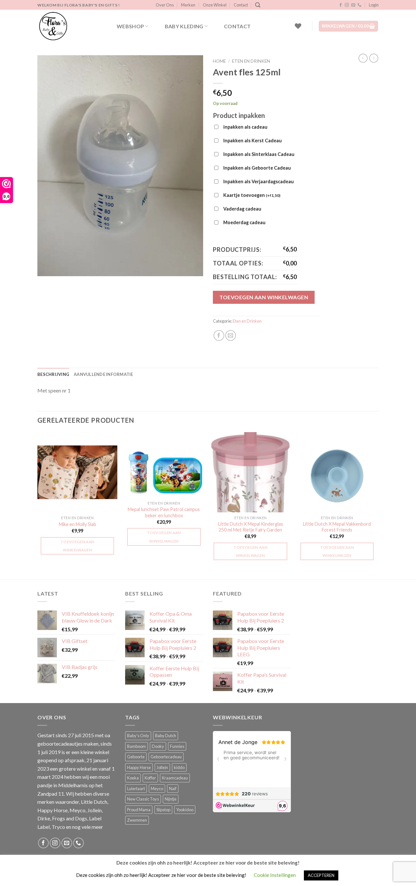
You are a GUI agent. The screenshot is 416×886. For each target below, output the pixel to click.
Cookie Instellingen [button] (275, 875)
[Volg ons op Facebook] (341, 5)
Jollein (162, 767)
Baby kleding (184, 26)
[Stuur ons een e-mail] (353, 5)
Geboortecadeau (166, 756)
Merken (188, 4)
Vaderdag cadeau (242, 209)
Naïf (172, 788)
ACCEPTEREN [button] (321, 875)
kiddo (179, 767)
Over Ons (165, 4)
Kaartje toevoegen (251, 195)
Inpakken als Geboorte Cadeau (257, 168)
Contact (241, 4)
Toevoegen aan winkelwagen (263, 297)
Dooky (158, 746)
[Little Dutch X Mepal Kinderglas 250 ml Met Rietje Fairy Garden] (250, 472)
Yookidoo (184, 809)
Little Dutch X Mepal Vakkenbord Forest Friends (337, 527)
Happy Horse (139, 767)
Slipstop (163, 809)
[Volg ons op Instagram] (347, 5)
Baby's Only (138, 735)
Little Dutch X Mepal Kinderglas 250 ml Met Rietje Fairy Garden (250, 527)
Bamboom (136, 746)
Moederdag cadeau (244, 222)
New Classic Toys (143, 799)
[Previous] (38, 505)
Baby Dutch (165, 735)
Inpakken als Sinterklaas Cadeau (258, 154)
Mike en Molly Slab (77, 524)
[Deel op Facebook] (219, 335)
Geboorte (136, 756)
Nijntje (170, 799)
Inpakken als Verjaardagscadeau (258, 181)
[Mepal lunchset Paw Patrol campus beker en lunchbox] (164, 465)
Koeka (133, 777)
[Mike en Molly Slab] (77, 472)
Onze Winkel (215, 4)
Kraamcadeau (175, 777)
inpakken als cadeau (245, 127)
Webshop (130, 26)
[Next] (377, 505)
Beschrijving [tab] (53, 374)
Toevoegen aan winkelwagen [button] (77, 546)
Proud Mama (138, 809)
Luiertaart (136, 788)
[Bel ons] (359, 5)
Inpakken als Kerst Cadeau (252, 140)
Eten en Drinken (251, 61)
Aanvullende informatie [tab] (103, 374)
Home (219, 61)
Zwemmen (137, 820)
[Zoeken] (257, 5)
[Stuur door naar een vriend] (230, 335)
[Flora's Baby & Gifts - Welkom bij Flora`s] (69, 26)
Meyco (157, 788)
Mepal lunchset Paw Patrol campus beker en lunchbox (164, 512)
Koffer (150, 777)
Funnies (177, 746)
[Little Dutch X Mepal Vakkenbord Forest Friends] (337, 472)
